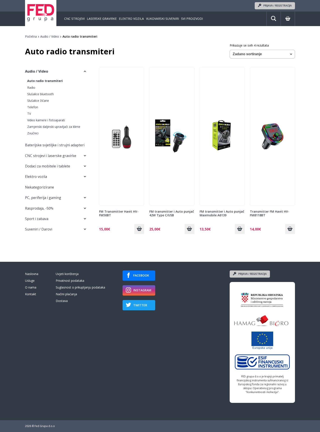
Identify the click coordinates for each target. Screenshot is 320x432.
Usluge (30, 281)
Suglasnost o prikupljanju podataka (80, 287)
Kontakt (30, 294)
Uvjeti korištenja (67, 274)
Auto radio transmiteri (45, 81)
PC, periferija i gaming (43, 197)
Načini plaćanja (66, 294)
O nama (30, 287)
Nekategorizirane (39, 187)
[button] (139, 229)
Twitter (140, 305)
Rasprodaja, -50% (39, 208)
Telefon (32, 107)
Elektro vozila (131, 19)
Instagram (142, 290)
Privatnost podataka (70, 281)
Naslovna (31, 274)
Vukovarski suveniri (162, 19)
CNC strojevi (74, 19)
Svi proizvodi (192, 19)
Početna (31, 36)
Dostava (62, 301)
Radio (31, 87)
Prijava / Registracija (277, 5)
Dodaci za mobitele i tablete (47, 166)
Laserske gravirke (102, 19)
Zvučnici (33, 133)
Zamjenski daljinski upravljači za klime (53, 127)
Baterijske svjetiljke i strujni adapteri (54, 145)
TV (29, 114)
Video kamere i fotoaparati (46, 120)
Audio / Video (49, 36)
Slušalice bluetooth (40, 94)
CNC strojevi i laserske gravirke (50, 155)
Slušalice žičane (38, 100)
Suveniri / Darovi (38, 229)
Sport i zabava (36, 218)
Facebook (141, 275)
